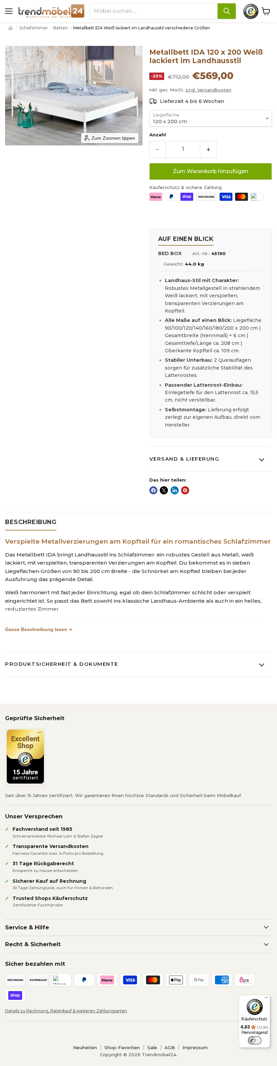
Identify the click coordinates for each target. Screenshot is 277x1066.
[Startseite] (11, 28)
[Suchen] (227, 11)
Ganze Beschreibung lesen (36, 629)
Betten (60, 28)
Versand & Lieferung (184, 459)
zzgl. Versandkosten (208, 89)
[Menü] (266, 999)
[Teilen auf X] (164, 490)
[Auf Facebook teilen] (153, 490)
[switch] (254, 1040)
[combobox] (154, 11)
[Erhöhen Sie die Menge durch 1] (208, 149)
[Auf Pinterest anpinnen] (185, 490)
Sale (152, 1047)
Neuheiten (85, 1047)
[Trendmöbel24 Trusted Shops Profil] (250, 11)
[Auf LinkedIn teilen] (175, 490)
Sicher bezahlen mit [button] (35, 963)
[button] (137, 987)
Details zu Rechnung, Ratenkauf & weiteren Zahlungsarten (66, 1010)
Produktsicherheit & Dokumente (61, 664)
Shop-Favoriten (122, 1047)
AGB (170, 1047)
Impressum (195, 1047)
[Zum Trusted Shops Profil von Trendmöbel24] (25, 757)
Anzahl (157, 134)
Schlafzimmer (33, 28)
